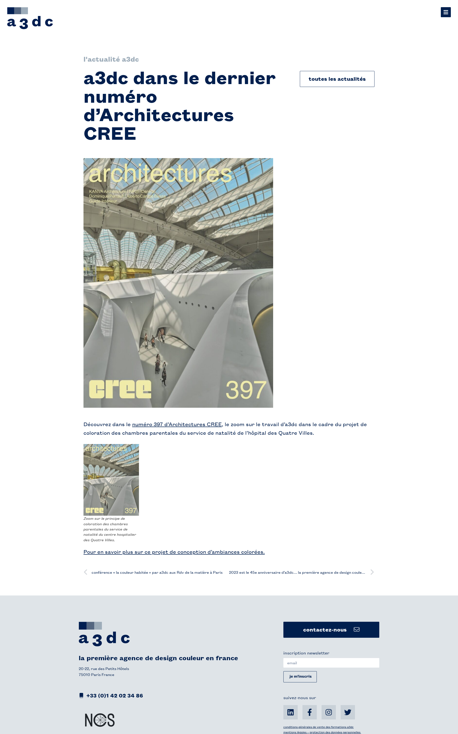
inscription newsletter (306, 652)
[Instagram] (329, 712)
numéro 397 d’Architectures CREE (177, 424)
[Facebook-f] (309, 712)
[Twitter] (348, 712)
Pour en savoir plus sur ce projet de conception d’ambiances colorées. (174, 551)
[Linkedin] (290, 712)
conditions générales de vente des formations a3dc (318, 726)
